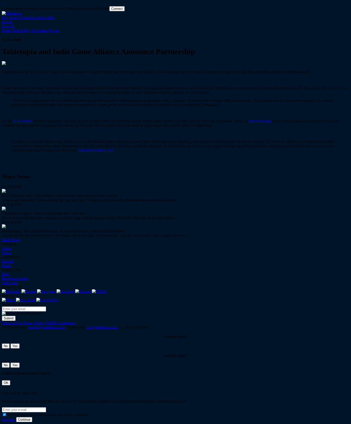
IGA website (22, 121)
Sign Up (8, 26)
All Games (39, 30)
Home (6, 30)
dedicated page (260, 121)
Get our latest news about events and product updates (48, 415)
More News (11, 240)
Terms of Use (12, 323)
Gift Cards (10, 283)
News (6, 253)
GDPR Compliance (61, 323)
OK (6, 383)
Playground (10, 18)
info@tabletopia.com (102, 327)
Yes (15, 346)
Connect (117, 9)
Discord (8, 261)
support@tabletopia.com (46, 327)
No (6, 346)
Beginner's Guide (15, 278)
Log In (7, 22)
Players (53, 30)
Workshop (28, 18)
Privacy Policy (34, 323)
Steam (6, 265)
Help (50, 18)
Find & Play (21, 30)
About (41, 18)
